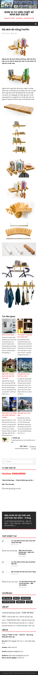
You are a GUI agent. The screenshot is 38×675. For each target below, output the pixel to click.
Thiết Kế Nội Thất (13, 620)
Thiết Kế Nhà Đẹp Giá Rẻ (11, 613)
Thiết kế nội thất (8, 602)
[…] (15, 525)
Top (33, 670)
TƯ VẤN (29, 602)
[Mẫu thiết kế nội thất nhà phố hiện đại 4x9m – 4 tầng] (19, 500)
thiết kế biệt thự (9, 536)
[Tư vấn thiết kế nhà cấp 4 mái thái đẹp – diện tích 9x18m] (9, 582)
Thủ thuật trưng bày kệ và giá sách (25, 336)
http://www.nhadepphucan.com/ (18, 655)
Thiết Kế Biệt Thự (12, 617)
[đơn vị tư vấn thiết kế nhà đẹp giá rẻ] (19, 7)
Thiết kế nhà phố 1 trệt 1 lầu (25, 626)
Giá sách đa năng (8, 335)
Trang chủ (20, 602)
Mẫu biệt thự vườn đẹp (24, 414)
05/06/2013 (7, 33)
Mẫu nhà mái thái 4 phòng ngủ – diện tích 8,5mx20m (26, 552)
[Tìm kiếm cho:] (19, 461)
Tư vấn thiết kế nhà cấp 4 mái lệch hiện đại (23, 563)
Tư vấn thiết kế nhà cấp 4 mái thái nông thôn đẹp (23, 541)
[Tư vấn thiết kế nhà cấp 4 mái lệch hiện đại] (6, 566)
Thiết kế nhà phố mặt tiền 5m (17, 623)
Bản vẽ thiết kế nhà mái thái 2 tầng (23, 572)
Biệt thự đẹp (7, 598)
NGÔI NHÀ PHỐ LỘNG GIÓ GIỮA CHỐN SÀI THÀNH (9, 415)
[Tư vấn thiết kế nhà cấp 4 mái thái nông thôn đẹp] (6, 544)
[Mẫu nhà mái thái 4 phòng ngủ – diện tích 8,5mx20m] (9, 551)
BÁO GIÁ (16, 598)
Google (15, 33)
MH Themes (32, 673)
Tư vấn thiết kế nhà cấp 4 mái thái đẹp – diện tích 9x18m (27, 583)
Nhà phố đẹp (26, 598)
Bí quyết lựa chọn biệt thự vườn (24, 375)
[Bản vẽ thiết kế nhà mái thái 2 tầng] (6, 576)
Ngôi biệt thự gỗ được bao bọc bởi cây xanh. (8, 376)
